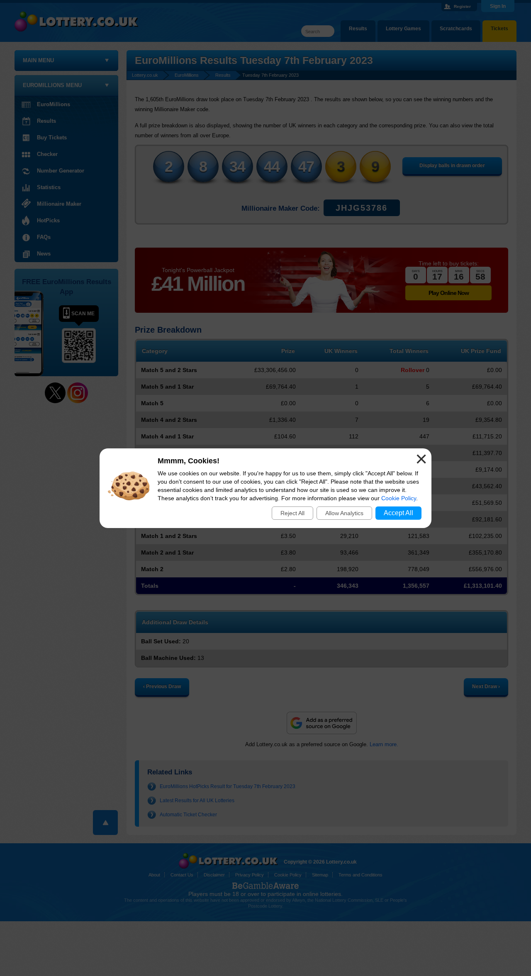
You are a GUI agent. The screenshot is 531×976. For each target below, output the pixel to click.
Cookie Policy (398, 498)
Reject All (292, 513)
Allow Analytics (344, 513)
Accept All (398, 512)
